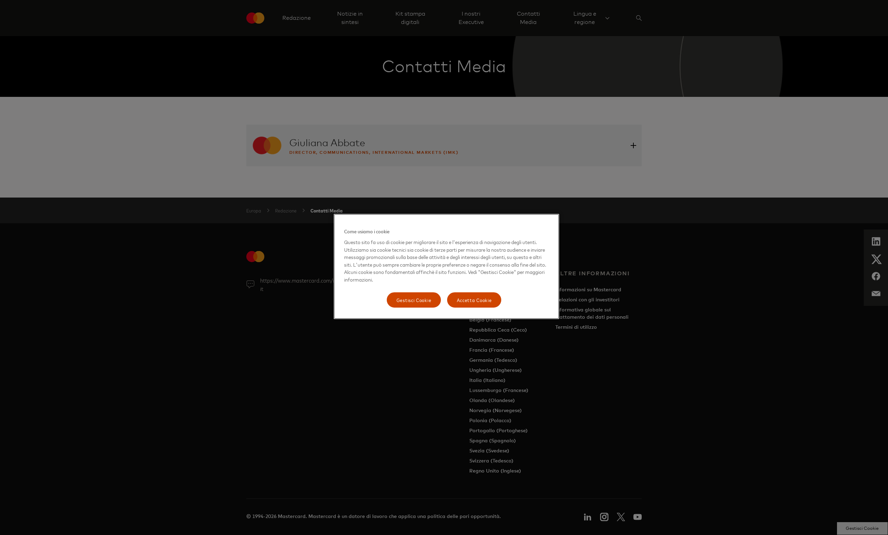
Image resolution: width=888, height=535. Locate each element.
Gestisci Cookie (414, 299)
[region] (446, 266)
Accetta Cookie (474, 299)
